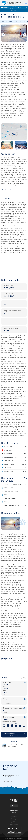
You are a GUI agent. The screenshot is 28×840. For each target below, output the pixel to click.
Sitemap (14, 821)
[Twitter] (12, 828)
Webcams (22, 21)
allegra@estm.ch (7, 781)
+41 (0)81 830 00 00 (7, 778)
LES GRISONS (4, 18)
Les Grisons (18, 736)
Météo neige (9, 21)
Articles (20, 7)
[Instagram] (16, 828)
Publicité (14, 812)
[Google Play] (11, 832)
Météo (16, 21)
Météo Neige (6, 7)
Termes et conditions (14, 819)
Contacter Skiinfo (14, 810)
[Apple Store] (18, 832)
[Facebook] (20, 828)
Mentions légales (14, 816)
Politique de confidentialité (14, 818)
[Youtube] (8, 828)
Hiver (12, 11)
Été (15, 11)
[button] (26, 7)
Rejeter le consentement (14, 824)
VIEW (24, 677)
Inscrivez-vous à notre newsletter (14, 814)
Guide (2, 21)
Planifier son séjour (13, 7)
